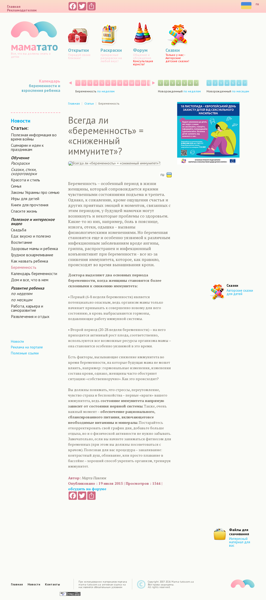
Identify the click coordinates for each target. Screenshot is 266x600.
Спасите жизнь (24, 211)
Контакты (52, 584)
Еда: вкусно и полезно (31, 236)
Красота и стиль (25, 179)
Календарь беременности (34, 273)
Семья (16, 186)
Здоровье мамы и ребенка (34, 248)
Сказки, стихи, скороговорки (24, 171)
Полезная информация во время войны (34, 137)
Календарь (49, 81)
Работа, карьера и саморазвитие (27, 308)
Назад (70, 83)
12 (143, 83)
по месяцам (21, 299)
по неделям (21, 293)
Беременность (23, 267)
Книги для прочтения (29, 204)
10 (131, 83)
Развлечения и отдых (30, 316)
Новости (20, 120)
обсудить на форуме (87, 488)
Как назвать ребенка (29, 261)
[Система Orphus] (70, 593)
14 (155, 83)
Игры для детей (25, 198)
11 (137, 83)
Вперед (153, 83)
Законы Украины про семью (35, 192)
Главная (14, 6)
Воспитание (21, 242)
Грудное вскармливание (32, 254)
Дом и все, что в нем (29, 279)
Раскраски (20, 163)
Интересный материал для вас (239, 542)
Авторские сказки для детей (240, 292)
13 (149, 83)
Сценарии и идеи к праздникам (27, 147)
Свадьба (18, 229)
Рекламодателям (22, 10)
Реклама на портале (27, 347)
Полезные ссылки (25, 353)
